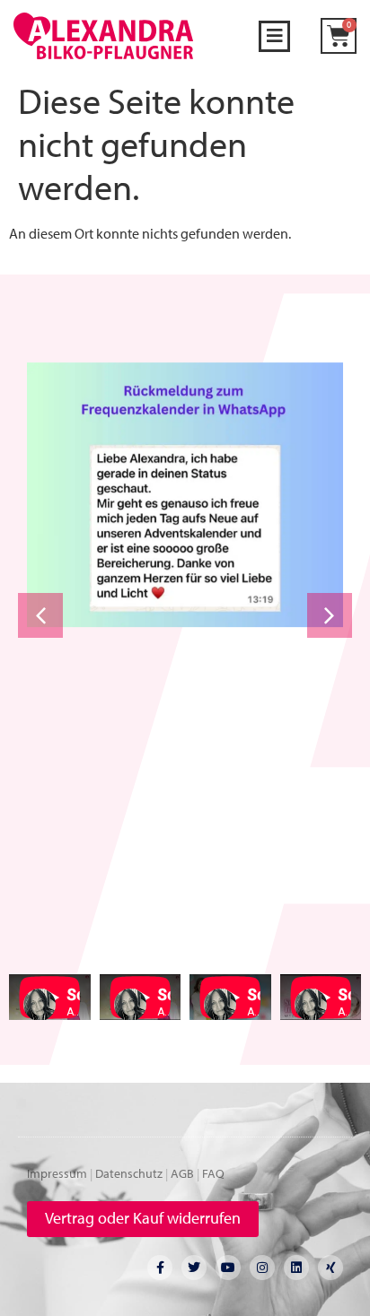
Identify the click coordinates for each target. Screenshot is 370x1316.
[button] (274, 36)
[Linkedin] (296, 1267)
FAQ (213, 1173)
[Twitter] (194, 1267)
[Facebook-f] (159, 1267)
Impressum (57, 1173)
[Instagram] (262, 1267)
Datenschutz (129, 1173)
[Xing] (330, 1267)
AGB (182, 1173)
